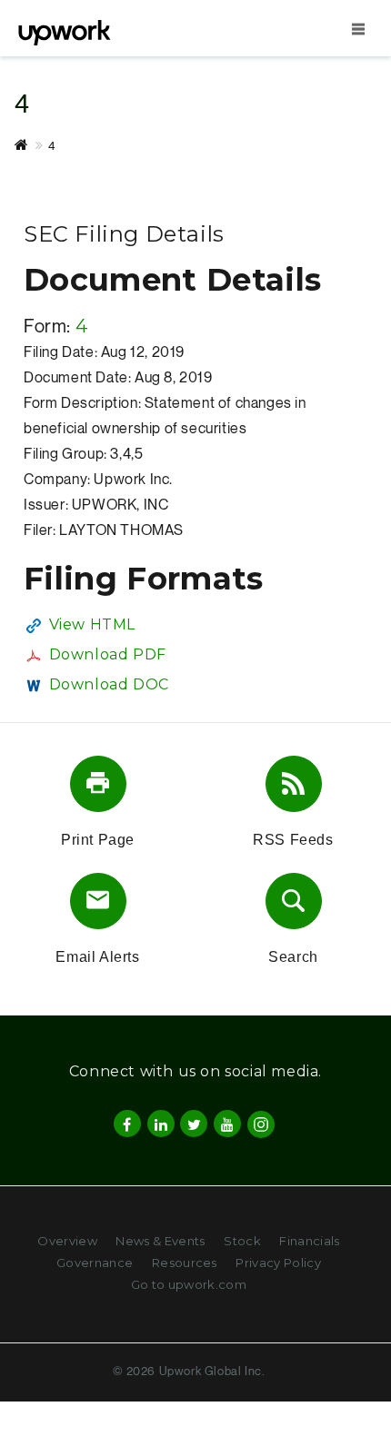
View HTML (92, 624)
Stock (242, 1240)
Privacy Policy (278, 1262)
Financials (309, 1240)
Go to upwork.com (188, 1284)
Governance (94, 1262)
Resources (184, 1262)
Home (31, 145)
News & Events (160, 1240)
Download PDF (107, 654)
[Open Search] (358, 29)
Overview (67, 1240)
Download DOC (109, 684)
